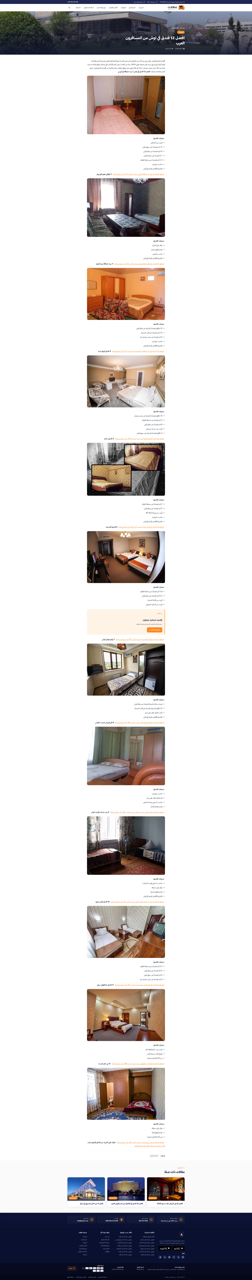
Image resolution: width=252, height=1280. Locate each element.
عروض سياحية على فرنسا (125, 1251)
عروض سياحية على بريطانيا (125, 1246)
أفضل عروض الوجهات (148, 1236)
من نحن (107, 1236)
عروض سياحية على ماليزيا (147, 1240)
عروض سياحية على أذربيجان (146, 1251)
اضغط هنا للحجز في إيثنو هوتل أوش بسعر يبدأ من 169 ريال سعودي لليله (139, 722)
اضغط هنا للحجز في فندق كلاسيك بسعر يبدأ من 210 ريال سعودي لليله (140, 639)
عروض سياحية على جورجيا (147, 1248)
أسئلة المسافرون (89, 7)
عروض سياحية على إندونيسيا (146, 1246)
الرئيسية (141, 7)
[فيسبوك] (183, 1257)
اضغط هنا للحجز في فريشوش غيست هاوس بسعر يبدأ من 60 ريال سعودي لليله (137, 812)
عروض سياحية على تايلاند (147, 1254)
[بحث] (69, 8)
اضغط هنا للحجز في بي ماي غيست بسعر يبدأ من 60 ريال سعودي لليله (140, 1142)
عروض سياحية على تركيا (125, 1236)
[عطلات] (176, 7)
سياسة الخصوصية (104, 1242)
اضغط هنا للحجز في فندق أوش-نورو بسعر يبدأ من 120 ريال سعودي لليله (139, 985)
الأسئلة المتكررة (105, 1240)
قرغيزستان (180, 32)
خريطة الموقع (70, 1277)
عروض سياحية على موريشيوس (123, 1240)
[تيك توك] (165, 1257)
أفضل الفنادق (113, 7)
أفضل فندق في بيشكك (157, 1146)
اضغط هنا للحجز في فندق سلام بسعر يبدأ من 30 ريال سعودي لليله (141, 527)
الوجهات (123, 7)
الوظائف (107, 1251)
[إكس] (178, 1257)
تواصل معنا (106, 1248)
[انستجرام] (174, 1257)
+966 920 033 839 (72, 2)
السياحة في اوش (154, 1155)
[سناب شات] (160, 1257)
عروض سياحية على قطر (125, 1254)
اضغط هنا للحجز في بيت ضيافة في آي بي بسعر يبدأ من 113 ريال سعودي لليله (138, 174)
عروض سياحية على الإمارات (124, 1242)
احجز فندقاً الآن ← (154, 630)
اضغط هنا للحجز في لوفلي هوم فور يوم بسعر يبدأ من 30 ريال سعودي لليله (139, 264)
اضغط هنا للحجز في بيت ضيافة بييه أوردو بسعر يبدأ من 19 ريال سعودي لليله (138, 351)
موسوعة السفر (101, 7)
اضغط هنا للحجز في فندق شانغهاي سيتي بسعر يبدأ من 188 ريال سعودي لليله (138, 1063)
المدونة (78, 7)
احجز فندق (132, 7)
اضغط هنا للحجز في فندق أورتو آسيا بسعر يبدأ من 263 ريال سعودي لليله (139, 438)
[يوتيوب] (169, 1257)
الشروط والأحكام (105, 1246)
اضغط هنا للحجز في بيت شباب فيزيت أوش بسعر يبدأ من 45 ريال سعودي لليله (137, 902)
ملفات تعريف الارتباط (81, 1277)
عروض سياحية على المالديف (146, 1242)
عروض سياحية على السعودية (124, 1248)
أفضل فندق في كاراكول (141, 1146)
